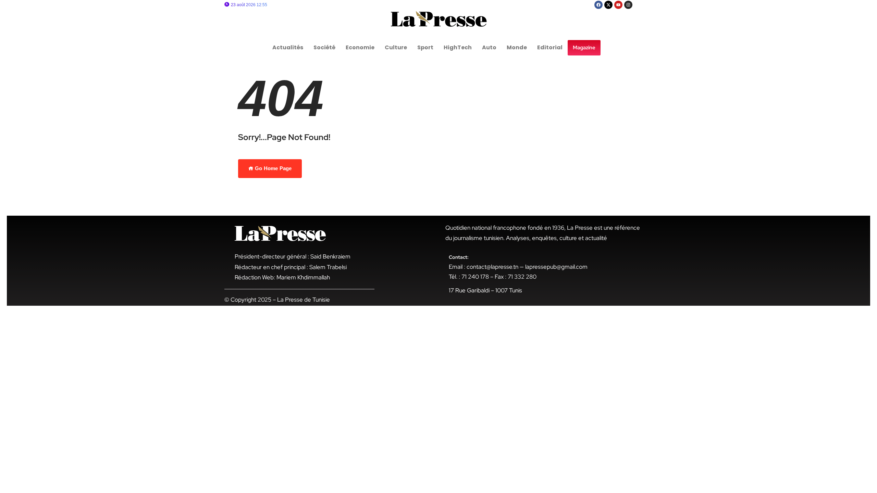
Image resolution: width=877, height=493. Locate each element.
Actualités (287, 47)
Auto (489, 47)
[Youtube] (618, 5)
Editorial (550, 47)
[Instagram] (628, 5)
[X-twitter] (608, 5)
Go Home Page (273, 168)
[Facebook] (598, 5)
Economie (360, 47)
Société (324, 47)
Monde (517, 47)
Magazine (584, 47)
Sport (425, 47)
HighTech (458, 47)
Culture (396, 47)
